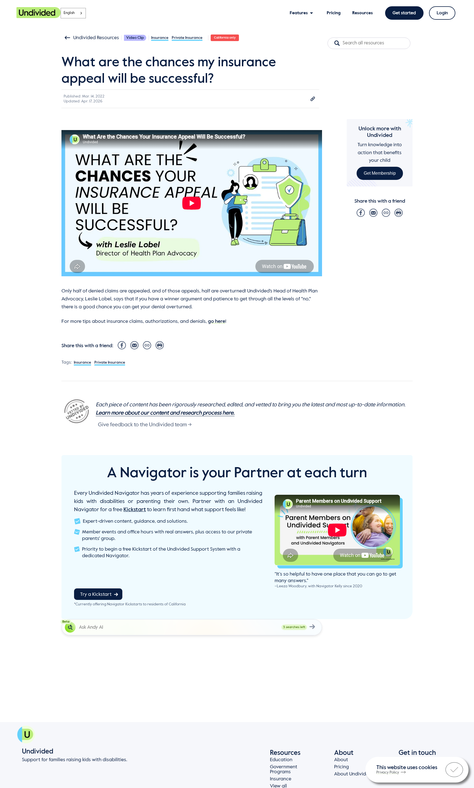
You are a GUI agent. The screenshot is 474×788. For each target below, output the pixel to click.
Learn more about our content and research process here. (165, 413)
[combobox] (73, 13)
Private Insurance (187, 38)
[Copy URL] (312, 98)
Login (442, 13)
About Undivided (353, 774)
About (341, 759)
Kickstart (134, 510)
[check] (454, 769)
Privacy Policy (387, 772)
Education (281, 759)
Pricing (341, 766)
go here (216, 321)
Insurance (159, 38)
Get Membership (380, 173)
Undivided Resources (96, 37)
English (69, 13)
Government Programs (283, 769)
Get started (404, 13)
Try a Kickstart (96, 594)
